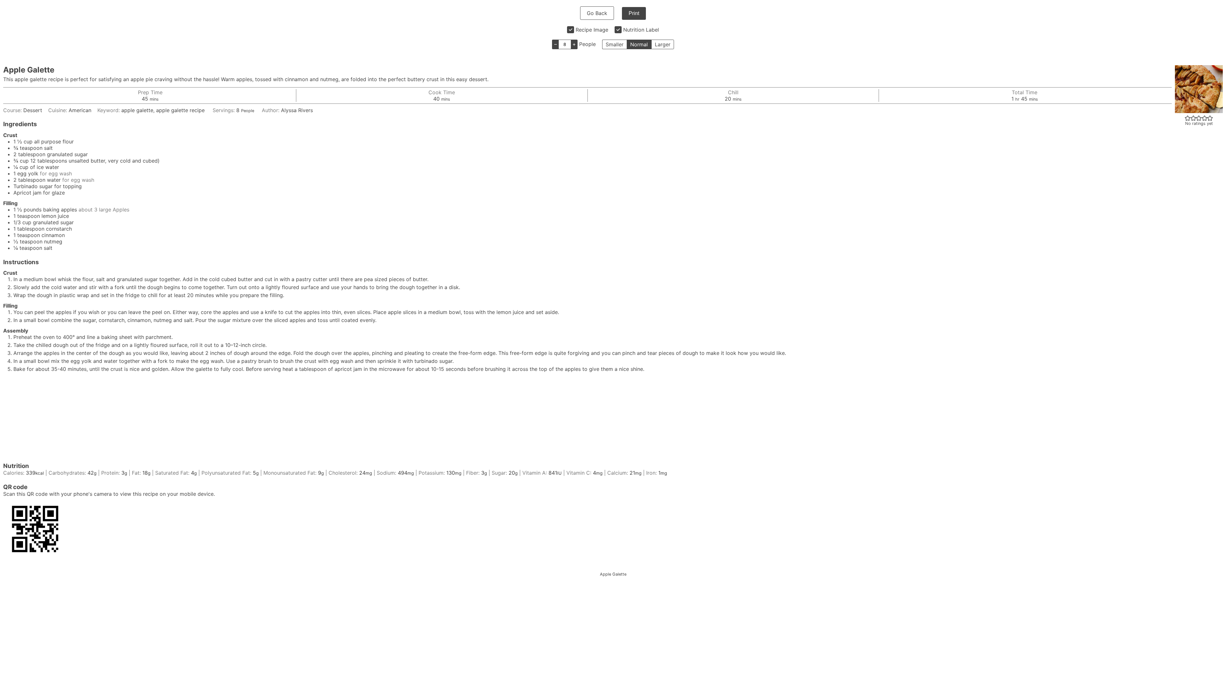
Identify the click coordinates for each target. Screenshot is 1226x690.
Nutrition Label (641, 30)
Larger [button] (662, 44)
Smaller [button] (615, 44)
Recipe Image (592, 30)
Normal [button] (639, 44)
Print (634, 13)
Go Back (597, 13)
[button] (1188, 118)
